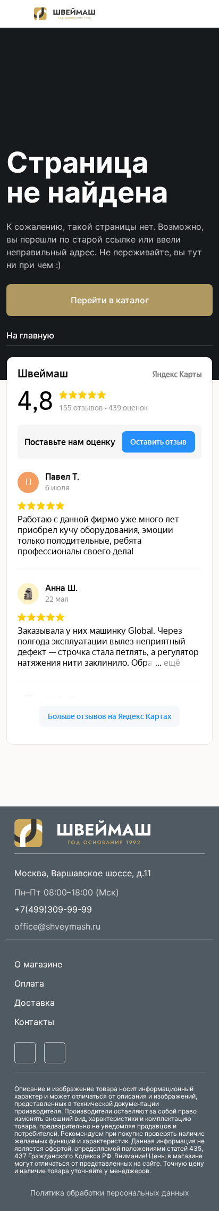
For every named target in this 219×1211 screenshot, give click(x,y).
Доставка (34, 1002)
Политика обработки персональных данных (109, 1192)
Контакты (34, 1021)
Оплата (29, 983)
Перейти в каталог (110, 300)
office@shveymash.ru (57, 926)
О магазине (38, 964)
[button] (53, 909)
